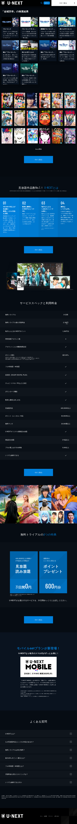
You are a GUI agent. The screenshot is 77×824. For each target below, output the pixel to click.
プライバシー (50, 816)
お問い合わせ (56, 816)
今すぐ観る (63, 3)
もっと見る (38, 149)
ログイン (47, 3)
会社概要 (45, 816)
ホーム (41, 816)
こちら (27, 359)
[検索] (41, 2)
